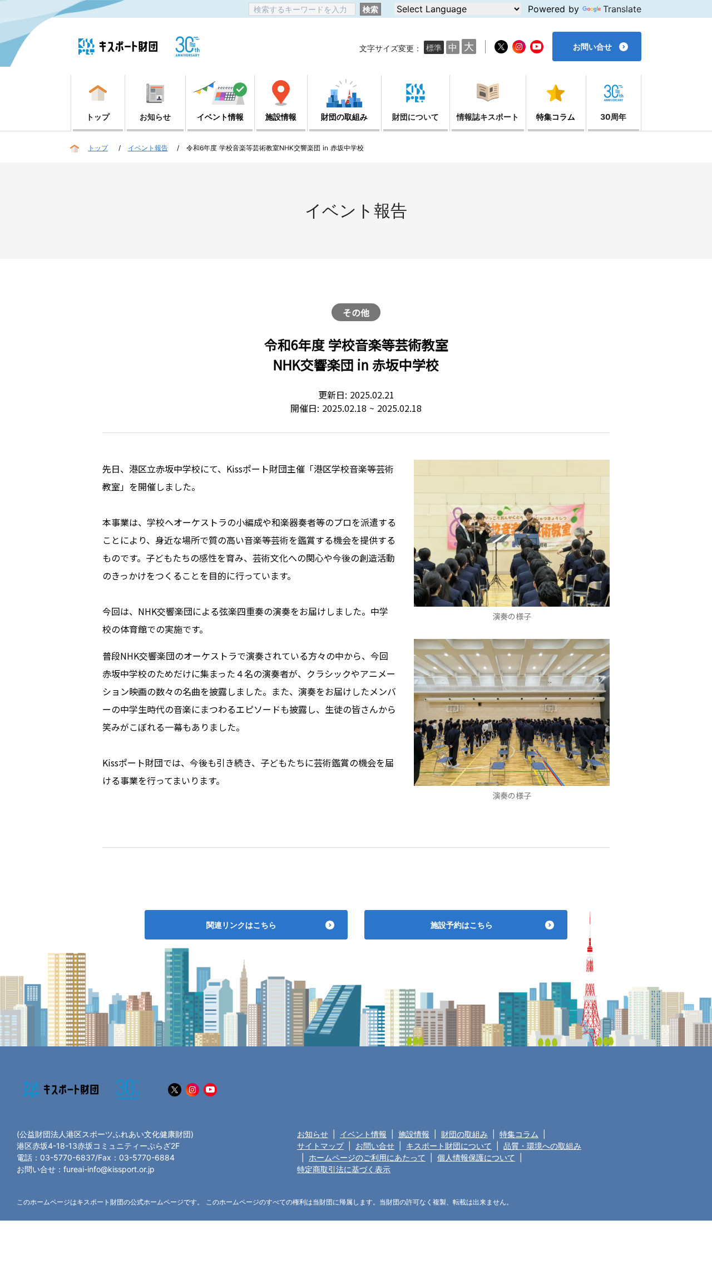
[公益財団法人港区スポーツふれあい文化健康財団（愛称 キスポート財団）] (118, 46)
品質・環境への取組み (542, 1145)
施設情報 (413, 1134)
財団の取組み (464, 1134)
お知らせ (312, 1134)
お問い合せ (374, 1145)
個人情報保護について (476, 1157)
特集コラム (519, 1134)
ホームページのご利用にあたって (367, 1157)
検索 (370, 9)
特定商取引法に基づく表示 (343, 1169)
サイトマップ (320, 1145)
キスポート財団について (449, 1145)
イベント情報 (363, 1134)
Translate (622, 8)
